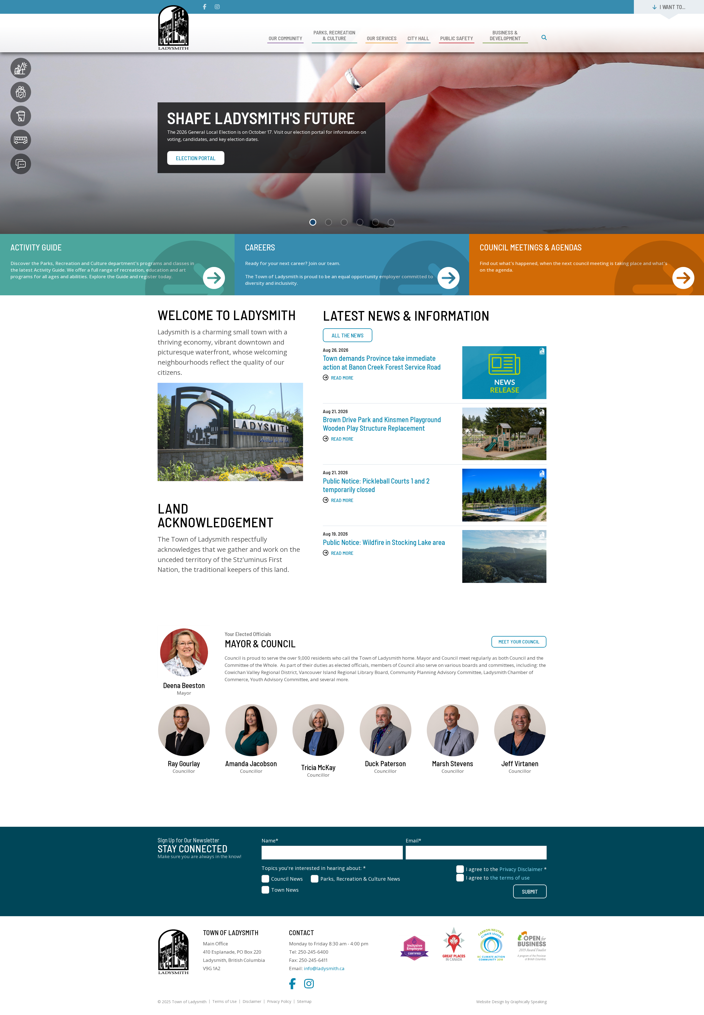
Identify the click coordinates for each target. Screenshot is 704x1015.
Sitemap (304, 1001)
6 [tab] (391, 222)
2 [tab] (328, 222)
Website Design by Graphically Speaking (511, 1001)
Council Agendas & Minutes (683, 279)
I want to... (672, 7)
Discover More (193, 166)
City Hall (418, 38)
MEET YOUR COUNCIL (519, 642)
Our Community (285, 38)
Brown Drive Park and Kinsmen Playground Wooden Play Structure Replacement (382, 423)
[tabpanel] (352, 117)
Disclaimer (252, 1001)
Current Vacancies (449, 279)
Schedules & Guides (214, 279)
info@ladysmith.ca (324, 968)
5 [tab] (375, 222)
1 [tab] (312, 222)
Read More (342, 378)
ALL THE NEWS (348, 335)
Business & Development (505, 35)
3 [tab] (344, 222)
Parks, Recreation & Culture (334, 35)
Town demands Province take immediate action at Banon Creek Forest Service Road (382, 362)
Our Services (382, 38)
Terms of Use (224, 1001)
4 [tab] (359, 222)
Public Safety (456, 38)
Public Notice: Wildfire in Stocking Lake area (384, 542)
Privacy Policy (279, 1001)
